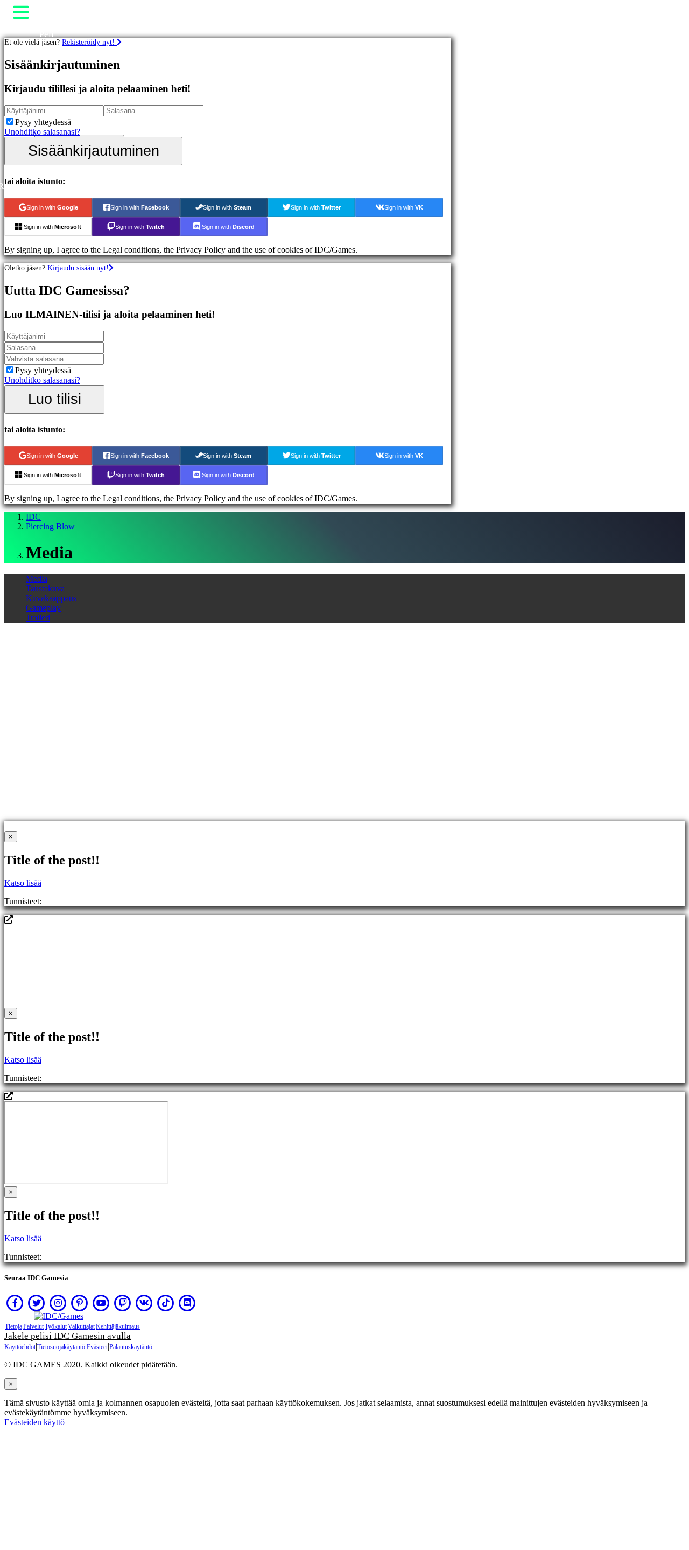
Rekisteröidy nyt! (89, 42)
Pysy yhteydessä (43, 122)
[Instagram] (58, 1302)
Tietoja (13, 1326)
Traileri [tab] (38, 617)
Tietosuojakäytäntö (61, 1347)
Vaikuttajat (81, 1326)
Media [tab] (36, 578)
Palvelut (33, 1326)
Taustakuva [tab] (45, 588)
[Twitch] (122, 1302)
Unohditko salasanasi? (42, 131)
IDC (33, 516)
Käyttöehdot (20, 1347)
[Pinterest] (79, 1302)
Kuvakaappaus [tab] (51, 598)
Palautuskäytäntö (130, 1347)
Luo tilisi (54, 398)
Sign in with (52, 207)
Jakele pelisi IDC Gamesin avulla (67, 1336)
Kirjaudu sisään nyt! (78, 267)
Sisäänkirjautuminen (93, 150)
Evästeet (97, 1347)
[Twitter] (36, 1302)
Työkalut (56, 1326)
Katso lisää (22, 883)
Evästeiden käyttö (34, 1422)
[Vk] (144, 1302)
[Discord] (187, 1302)
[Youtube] (101, 1302)
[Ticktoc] (166, 1302)
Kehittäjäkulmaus (118, 1326)
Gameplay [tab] (43, 607)
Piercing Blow (50, 526)
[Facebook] (15, 1302)
